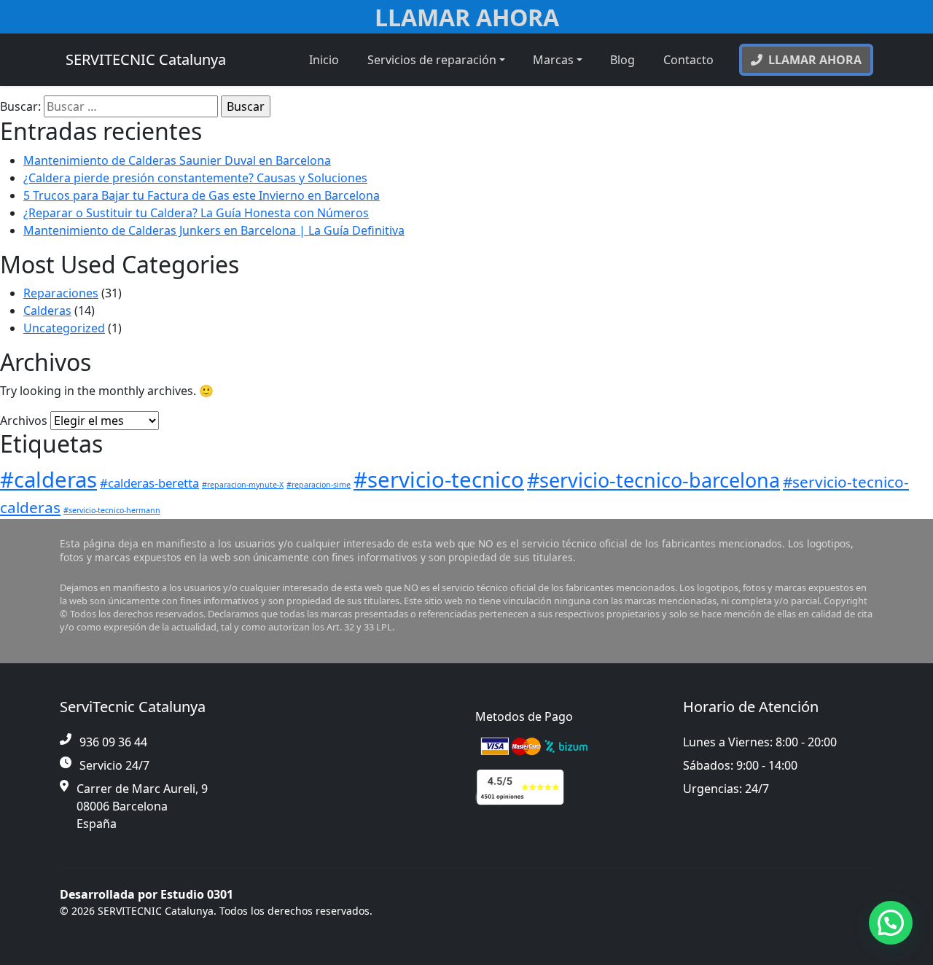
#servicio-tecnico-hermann (111, 510)
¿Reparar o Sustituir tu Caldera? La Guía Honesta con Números (196, 213)
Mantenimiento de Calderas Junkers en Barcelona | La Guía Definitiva (214, 230)
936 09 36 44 (113, 742)
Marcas (553, 60)
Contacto (688, 60)
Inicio (324, 60)
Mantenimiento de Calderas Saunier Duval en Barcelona (177, 160)
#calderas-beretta (149, 482)
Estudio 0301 (196, 894)
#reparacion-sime (318, 485)
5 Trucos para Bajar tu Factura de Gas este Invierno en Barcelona (201, 195)
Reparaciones (60, 293)
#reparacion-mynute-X (243, 485)
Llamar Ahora (467, 17)
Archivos (23, 421)
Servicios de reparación (431, 60)
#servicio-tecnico (439, 479)
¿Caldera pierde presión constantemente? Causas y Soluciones (195, 178)
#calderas (48, 479)
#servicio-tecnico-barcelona (653, 479)
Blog (622, 60)
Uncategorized (64, 328)
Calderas (47, 310)
